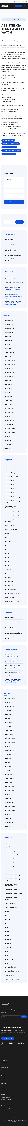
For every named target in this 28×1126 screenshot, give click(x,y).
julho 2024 (8, 381)
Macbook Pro (9, 585)
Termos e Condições (5, 1097)
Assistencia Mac (10, 489)
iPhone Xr (8, 565)
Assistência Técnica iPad (12, 512)
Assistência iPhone (11, 485)
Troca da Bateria (4, 1060)
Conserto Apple (10, 525)
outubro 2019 (9, 436)
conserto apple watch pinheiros (10, 143)
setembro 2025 (9, 329)
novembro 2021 (10, 413)
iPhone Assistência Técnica (13, 255)
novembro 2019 (10, 432)
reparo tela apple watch (9, 154)
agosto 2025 (9, 333)
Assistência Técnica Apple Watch (13, 501)
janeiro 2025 (9, 357)
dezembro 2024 (10, 361)
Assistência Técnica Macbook (11, 520)
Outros (2, 1069)
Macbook (8, 577)
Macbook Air (9, 581)
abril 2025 (8, 349)
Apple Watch (20, 41)
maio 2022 (8, 389)
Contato (19, 6)
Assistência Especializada (13, 477)
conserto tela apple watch (9, 147)
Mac (6, 573)
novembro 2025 (10, 321)
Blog (2, 1081)
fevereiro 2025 (9, 353)
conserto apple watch (8, 140)
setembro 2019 (9, 440)
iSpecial (25, 1)
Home (5, 19)
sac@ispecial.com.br (5, 1108)
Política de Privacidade (6, 1099)
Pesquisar (6, 218)
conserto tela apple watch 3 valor (11, 150)
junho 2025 (8, 341)
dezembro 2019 (10, 428)
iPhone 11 (8, 557)
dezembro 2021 (10, 409)
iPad (6, 549)
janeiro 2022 (9, 405)
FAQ (2, 1085)
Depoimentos (4, 1083)
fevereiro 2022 (9, 401)
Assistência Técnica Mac (12, 245)
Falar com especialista (7, 1038)
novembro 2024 (10, 365)
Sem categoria (9, 597)
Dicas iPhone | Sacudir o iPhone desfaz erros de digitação (13, 296)
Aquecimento (4, 1062)
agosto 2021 (9, 424)
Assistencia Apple (10, 473)
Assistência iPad (10, 481)
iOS (6, 545)
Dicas (7, 533)
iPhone (7, 553)
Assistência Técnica (11, 493)
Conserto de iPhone (11, 529)
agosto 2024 (9, 377)
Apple (7, 465)
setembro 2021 (9, 420)
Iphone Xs (8, 569)
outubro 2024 (9, 369)
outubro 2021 (9, 416)
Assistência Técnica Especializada (11, 507)
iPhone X (8, 561)
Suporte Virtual (4, 1067)
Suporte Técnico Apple (12, 601)
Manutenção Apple (10, 589)
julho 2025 (8, 337)
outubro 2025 (9, 325)
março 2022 (8, 397)
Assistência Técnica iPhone (13, 516)
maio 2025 (8, 345)
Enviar (23, 1016)
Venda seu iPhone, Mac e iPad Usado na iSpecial (13, 302)
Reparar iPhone (9, 240)
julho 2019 (8, 448)
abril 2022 (8, 393)
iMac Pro (8, 541)
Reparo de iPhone (10, 250)
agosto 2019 (9, 444)
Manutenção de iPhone (12, 593)
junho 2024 (8, 385)
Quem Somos (4, 1078)
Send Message (14, 202)
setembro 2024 (9, 373)
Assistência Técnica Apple (8, 42)
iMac (6, 537)
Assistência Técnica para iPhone (12, 259)
